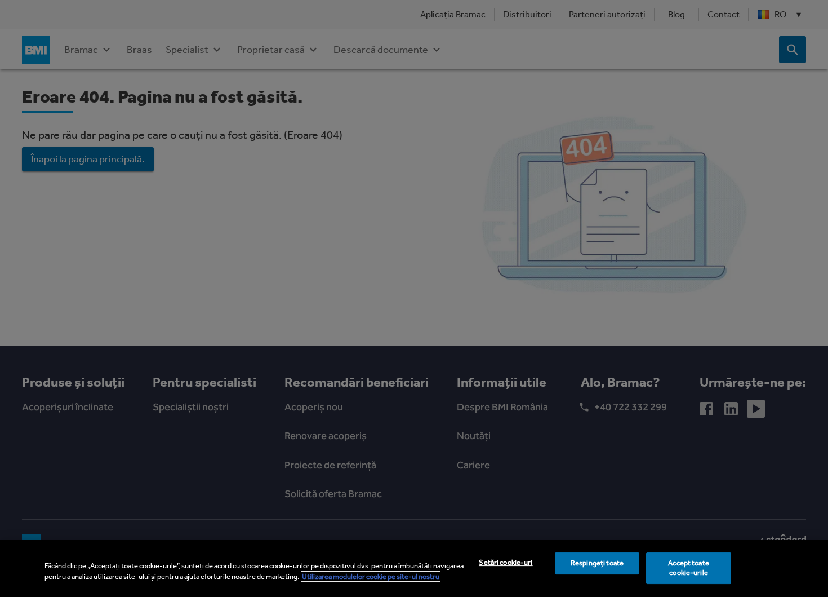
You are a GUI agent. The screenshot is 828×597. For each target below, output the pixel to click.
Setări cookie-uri (505, 563)
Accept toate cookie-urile (688, 568)
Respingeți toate (597, 563)
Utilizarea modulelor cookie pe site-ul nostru (370, 576)
